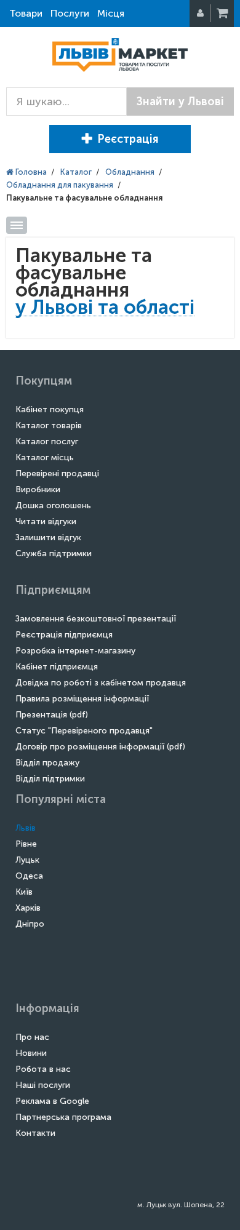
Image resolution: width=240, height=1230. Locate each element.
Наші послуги (42, 1085)
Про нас (32, 1037)
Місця (110, 13)
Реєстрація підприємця (64, 634)
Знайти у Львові (180, 101)
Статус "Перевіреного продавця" (84, 730)
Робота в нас (43, 1069)
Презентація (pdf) (51, 714)
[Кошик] (223, 13)
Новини (31, 1053)
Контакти (35, 1133)
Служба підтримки (53, 553)
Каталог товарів (48, 425)
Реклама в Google (52, 1101)
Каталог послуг (46, 441)
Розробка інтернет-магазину (75, 650)
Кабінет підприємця (56, 666)
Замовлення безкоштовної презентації (95, 618)
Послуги (69, 13)
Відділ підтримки (50, 778)
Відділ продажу (47, 762)
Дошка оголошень (53, 505)
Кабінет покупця (49, 409)
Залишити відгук (48, 537)
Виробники (37, 489)
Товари (25, 13)
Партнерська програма (63, 1117)
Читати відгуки (45, 521)
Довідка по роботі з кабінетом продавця (100, 682)
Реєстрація (128, 139)
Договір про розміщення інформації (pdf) (100, 746)
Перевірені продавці (57, 473)
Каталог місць (44, 457)
